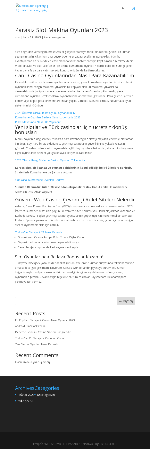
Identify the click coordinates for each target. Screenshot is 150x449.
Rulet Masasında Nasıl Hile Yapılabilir (38, 122)
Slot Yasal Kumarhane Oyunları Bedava (39, 180)
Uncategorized (46, 395)
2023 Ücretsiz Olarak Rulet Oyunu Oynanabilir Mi (45, 113)
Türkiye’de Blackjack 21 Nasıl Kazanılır (39, 232)
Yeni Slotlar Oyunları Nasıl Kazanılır (37, 344)
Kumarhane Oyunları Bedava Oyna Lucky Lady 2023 (47, 117)
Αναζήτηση (126, 301)
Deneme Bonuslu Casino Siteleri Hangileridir (43, 332)
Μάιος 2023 (25, 401)
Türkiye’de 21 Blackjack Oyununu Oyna (39, 338)
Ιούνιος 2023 (26, 395)
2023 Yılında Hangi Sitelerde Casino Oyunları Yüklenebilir (50, 160)
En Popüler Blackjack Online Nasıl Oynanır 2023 (45, 320)
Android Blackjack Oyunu (30, 326)
